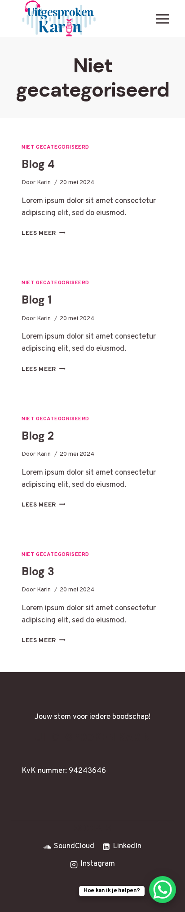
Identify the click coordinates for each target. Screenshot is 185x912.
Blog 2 (38, 435)
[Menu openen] (162, 18)
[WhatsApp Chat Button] (162, 889)
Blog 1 (37, 299)
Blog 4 (38, 164)
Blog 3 (38, 571)
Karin (44, 182)
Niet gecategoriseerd (55, 147)
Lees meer (44, 233)
